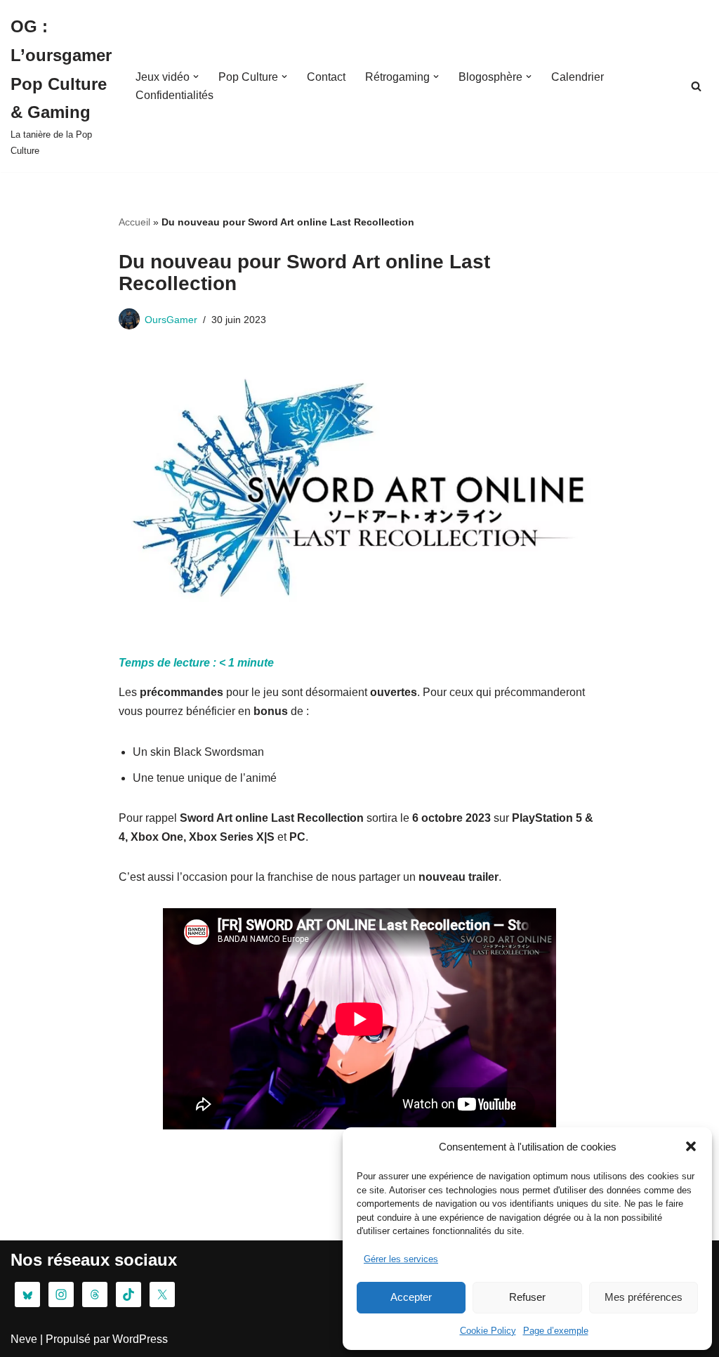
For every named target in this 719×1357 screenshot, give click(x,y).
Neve (24, 1339)
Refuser (527, 1297)
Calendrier (577, 77)
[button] (691, 1146)
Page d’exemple (555, 1330)
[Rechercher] (696, 86)
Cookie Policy (488, 1330)
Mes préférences (643, 1297)
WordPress (140, 1339)
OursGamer (171, 319)
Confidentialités (174, 95)
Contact (326, 77)
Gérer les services (401, 1259)
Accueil (134, 222)
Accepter (411, 1297)
